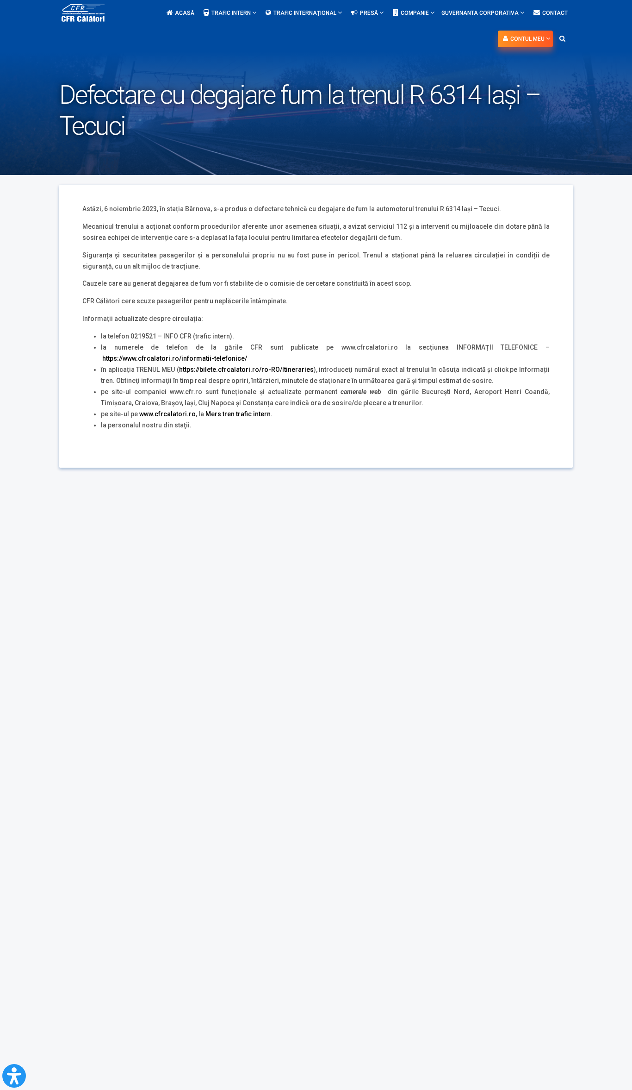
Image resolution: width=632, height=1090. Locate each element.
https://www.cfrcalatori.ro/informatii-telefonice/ (174, 358)
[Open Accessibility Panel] (14, 1076)
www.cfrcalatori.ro (167, 414)
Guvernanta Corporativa (480, 13)
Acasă (184, 13)
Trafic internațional (305, 13)
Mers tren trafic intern (238, 414)
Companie (415, 13)
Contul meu (528, 39)
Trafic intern (231, 13)
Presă (369, 13)
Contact (555, 13)
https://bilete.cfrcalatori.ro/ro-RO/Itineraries (246, 369)
